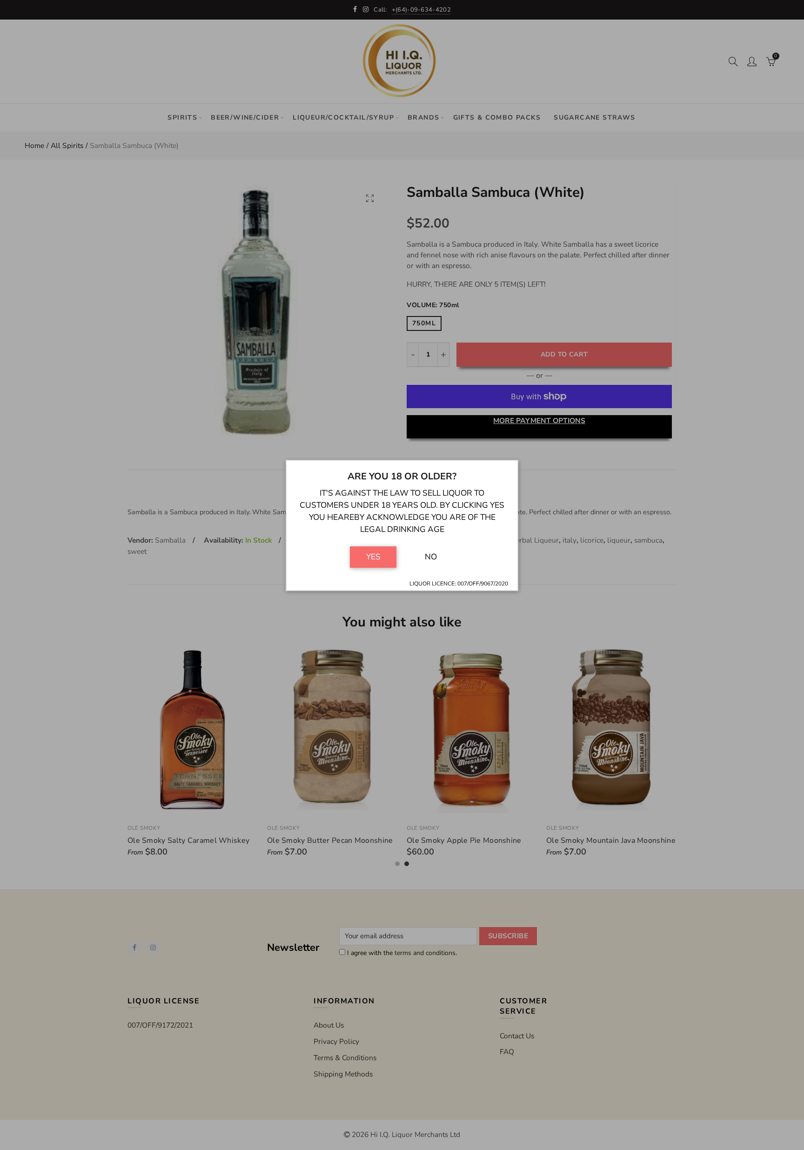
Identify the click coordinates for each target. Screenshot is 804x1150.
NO (431, 556)
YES (373, 556)
